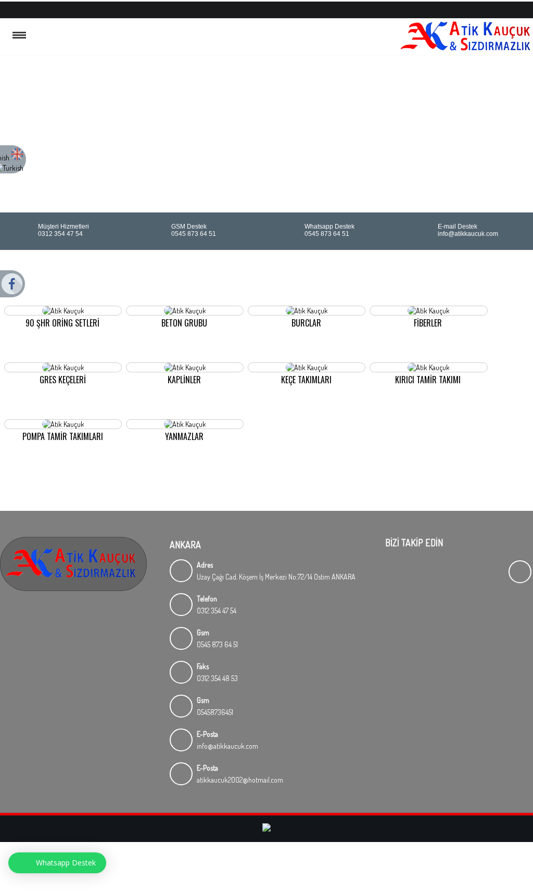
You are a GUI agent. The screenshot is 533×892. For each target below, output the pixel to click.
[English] (17, 157)
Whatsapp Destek (66, 863)
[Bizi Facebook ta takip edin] (527, 8)
